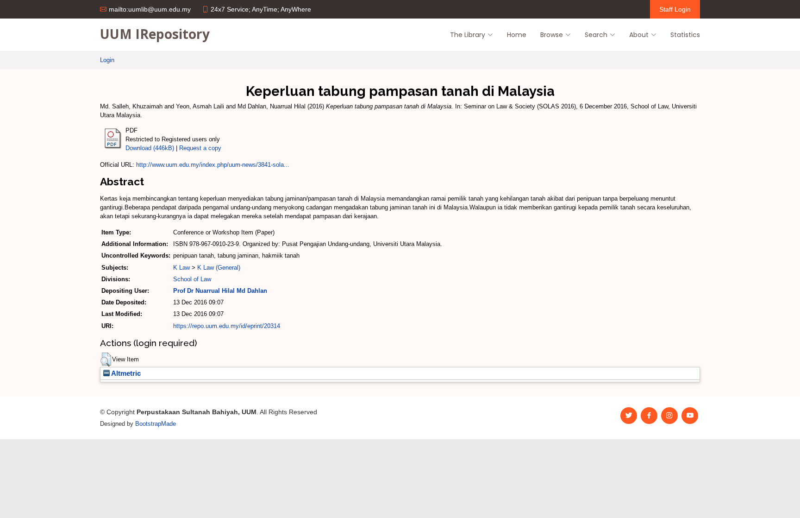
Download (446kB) (149, 148)
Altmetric (125, 373)
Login (107, 60)
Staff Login (675, 9)
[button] (105, 359)
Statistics (685, 34)
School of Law (192, 279)
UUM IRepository (155, 34)
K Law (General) (218, 267)
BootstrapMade (155, 423)
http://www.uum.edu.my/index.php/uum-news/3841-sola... (212, 164)
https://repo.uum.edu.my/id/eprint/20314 (226, 325)
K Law (181, 267)
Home (516, 34)
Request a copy (200, 148)
